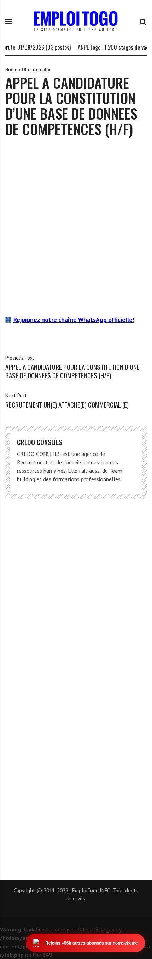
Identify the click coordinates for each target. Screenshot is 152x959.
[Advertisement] (76, 226)
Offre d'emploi (36, 70)
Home (11, 70)
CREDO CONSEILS (39, 442)
